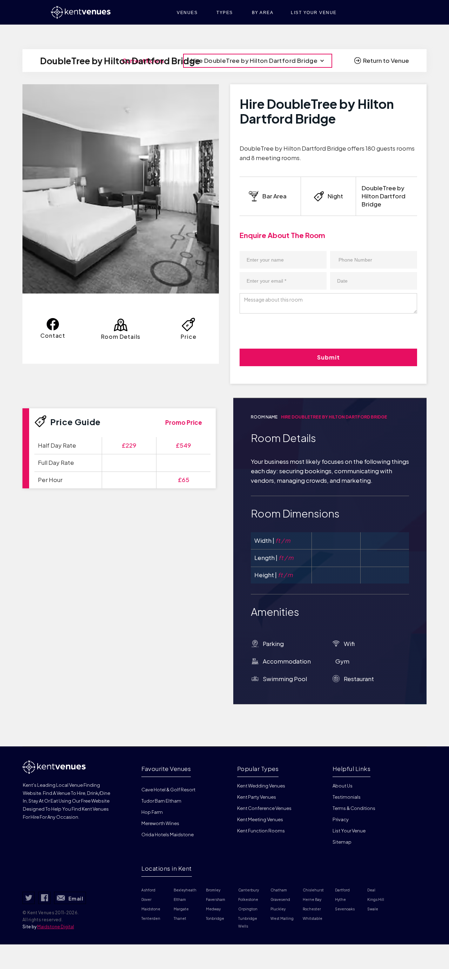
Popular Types (258, 768)
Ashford (148, 890)
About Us (343, 786)
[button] (257, 61)
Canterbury (248, 890)
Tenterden (150, 918)
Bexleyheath (185, 890)
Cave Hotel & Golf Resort (168, 789)
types (224, 12)
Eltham (180, 899)
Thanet (180, 918)
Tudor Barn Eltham (161, 801)
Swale (372, 909)
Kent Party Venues (256, 797)
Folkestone (248, 899)
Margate (181, 909)
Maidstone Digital (55, 926)
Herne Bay (312, 899)
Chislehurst (313, 890)
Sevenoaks (345, 909)
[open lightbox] (120, 189)
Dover (146, 899)
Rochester (312, 909)
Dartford (342, 890)
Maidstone (150, 909)
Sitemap (342, 842)
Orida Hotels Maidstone (167, 834)
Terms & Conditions (354, 808)
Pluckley (278, 909)
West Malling (282, 918)
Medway (213, 909)
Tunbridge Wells (248, 922)
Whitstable (312, 918)
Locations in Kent (166, 868)
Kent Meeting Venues (260, 819)
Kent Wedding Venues (261, 786)
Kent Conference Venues (264, 808)
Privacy (341, 819)
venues (187, 12)
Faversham (215, 899)
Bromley (213, 890)
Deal (371, 890)
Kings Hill (375, 899)
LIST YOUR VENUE (314, 12)
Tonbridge (215, 918)
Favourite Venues (166, 768)
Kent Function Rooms (261, 830)
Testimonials (347, 797)
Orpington (247, 909)
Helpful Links (352, 768)
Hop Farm (152, 812)
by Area (263, 12)
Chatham (278, 890)
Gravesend (280, 899)
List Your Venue (349, 830)
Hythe (340, 899)
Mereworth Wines (160, 823)
